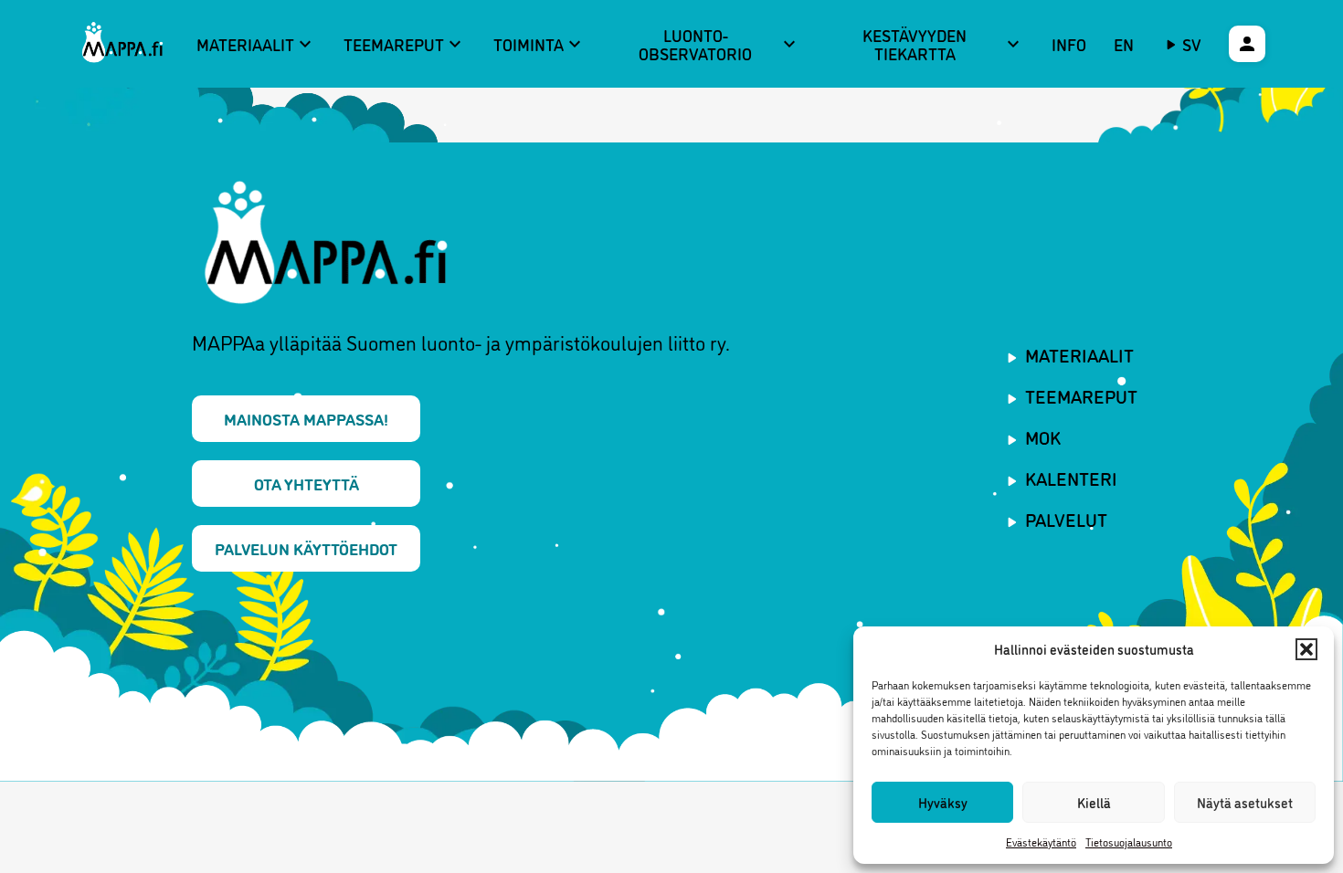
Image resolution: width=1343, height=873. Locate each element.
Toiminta (539, 44)
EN (1124, 44)
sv (1191, 44)
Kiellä (1094, 802)
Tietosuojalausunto (1128, 841)
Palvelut (1066, 518)
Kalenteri (1071, 477)
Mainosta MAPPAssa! (306, 418)
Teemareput (405, 44)
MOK (1043, 436)
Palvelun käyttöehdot (306, 548)
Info (1069, 44)
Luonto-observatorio (719, 44)
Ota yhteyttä (306, 483)
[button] (1306, 649)
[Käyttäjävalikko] (1247, 44)
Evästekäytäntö (1041, 841)
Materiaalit (256, 44)
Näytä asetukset (1245, 802)
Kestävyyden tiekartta (943, 44)
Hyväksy (943, 802)
